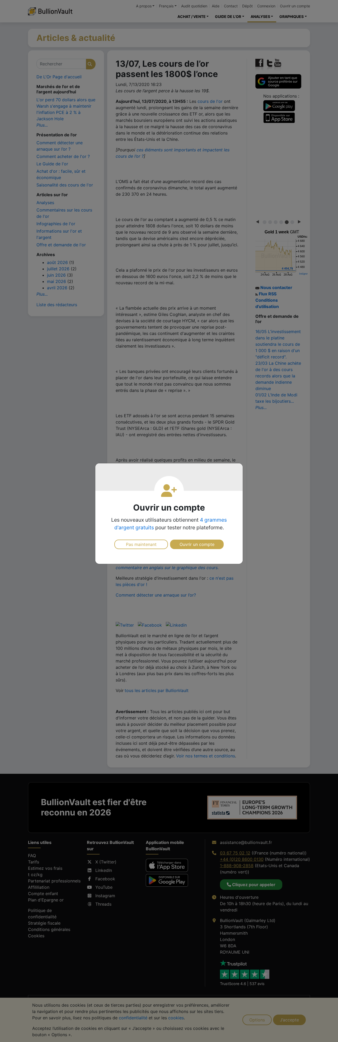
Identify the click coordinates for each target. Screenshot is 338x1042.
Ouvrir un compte (197, 544)
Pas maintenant (141, 544)
